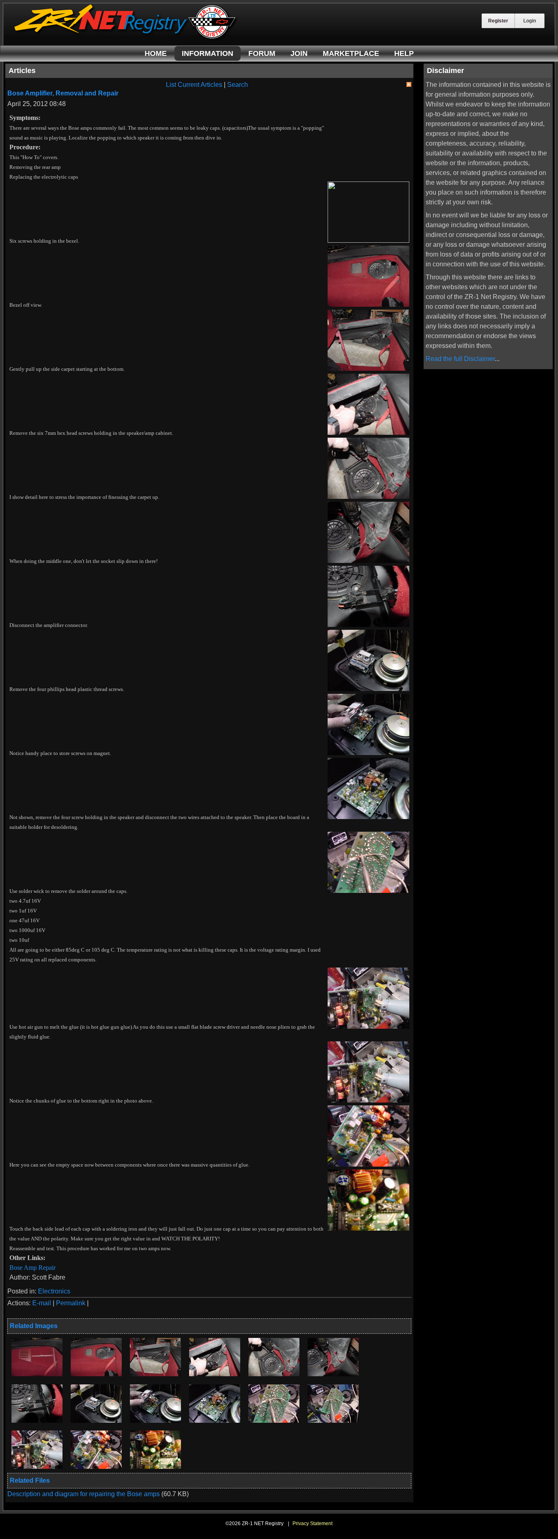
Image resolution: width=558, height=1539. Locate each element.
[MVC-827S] (96, 1420)
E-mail (41, 1303)
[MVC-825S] (333, 1374)
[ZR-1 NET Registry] (125, 38)
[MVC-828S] (155, 1420)
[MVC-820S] (96, 1374)
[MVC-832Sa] (36, 1466)
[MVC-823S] (214, 1374)
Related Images (34, 1325)
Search (237, 84)
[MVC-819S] (36, 1374)
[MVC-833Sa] (96, 1466)
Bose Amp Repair (32, 1267)
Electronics (54, 1291)
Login (529, 21)
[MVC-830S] (273, 1420)
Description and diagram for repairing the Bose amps (84, 1493)
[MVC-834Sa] (155, 1466)
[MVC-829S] (214, 1420)
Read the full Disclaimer (460, 358)
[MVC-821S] (155, 1374)
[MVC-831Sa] (333, 1420)
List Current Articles (194, 84)
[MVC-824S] (273, 1374)
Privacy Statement (312, 1523)
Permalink (70, 1303)
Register (498, 21)
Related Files (30, 1480)
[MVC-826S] (36, 1420)
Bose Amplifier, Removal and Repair (62, 93)
